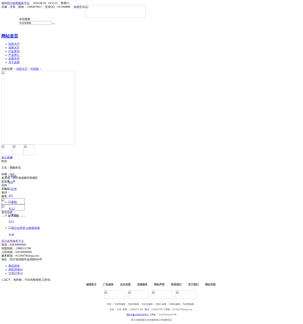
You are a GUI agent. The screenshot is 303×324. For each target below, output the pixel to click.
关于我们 (193, 284)
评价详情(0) (15, 269)
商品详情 (14, 265)
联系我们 (176, 284)
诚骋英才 (91, 284)
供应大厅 (22, 68)
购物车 (78, 6)
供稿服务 (142, 284)
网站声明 (159, 284)
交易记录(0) (15, 273)
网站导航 (210, 284)
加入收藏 (7, 157)
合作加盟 (125, 284)
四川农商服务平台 (18, 3)
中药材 (35, 68)
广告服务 (108, 284)
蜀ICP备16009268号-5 (138, 314)
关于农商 (14, 62)
